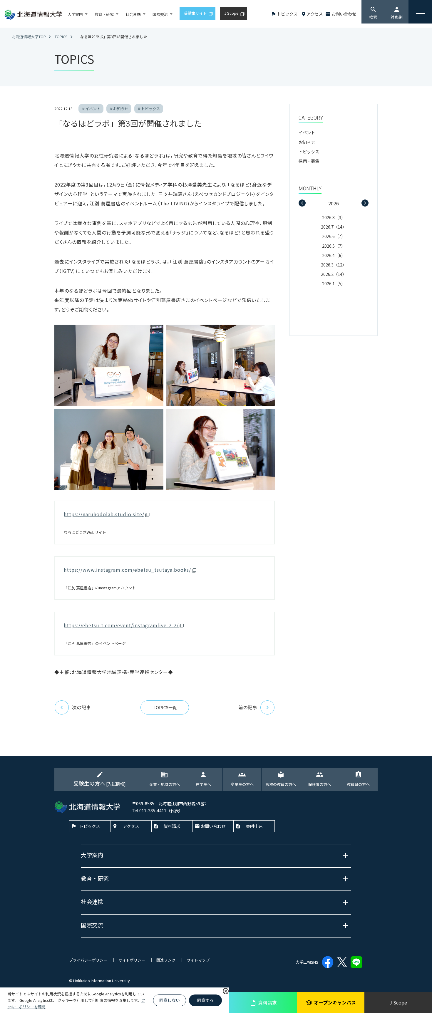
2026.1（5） (333, 283)
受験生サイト (195, 13)
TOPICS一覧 (165, 707)
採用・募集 (309, 161)
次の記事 (81, 707)
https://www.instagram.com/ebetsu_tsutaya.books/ (127, 569)
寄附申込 (254, 826)
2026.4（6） (333, 255)
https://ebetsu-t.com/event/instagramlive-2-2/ (121, 625)
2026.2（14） (333, 274)
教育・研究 (104, 14)
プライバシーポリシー (88, 960)
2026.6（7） (333, 236)
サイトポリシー (131, 960)
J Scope (398, 1002)
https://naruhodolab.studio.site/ (104, 514)
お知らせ (307, 142)
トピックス (287, 14)
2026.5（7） (333, 246)
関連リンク (165, 960)
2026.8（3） (333, 217)
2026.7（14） (333, 227)
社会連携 (133, 14)
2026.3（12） (333, 264)
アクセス (315, 14)
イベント (307, 132)
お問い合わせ (343, 14)
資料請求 (263, 1002)
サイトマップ (198, 960)
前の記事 (247, 707)
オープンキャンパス (330, 1002)
